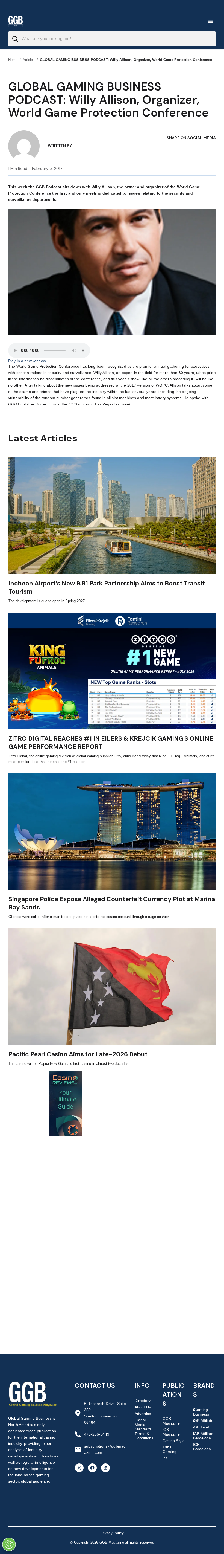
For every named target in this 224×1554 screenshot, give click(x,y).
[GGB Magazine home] (15, 21)
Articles (29, 60)
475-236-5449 (96, 1434)
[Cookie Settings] (9, 1544)
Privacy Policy (112, 1533)
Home (13, 60)
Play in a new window (27, 361)
